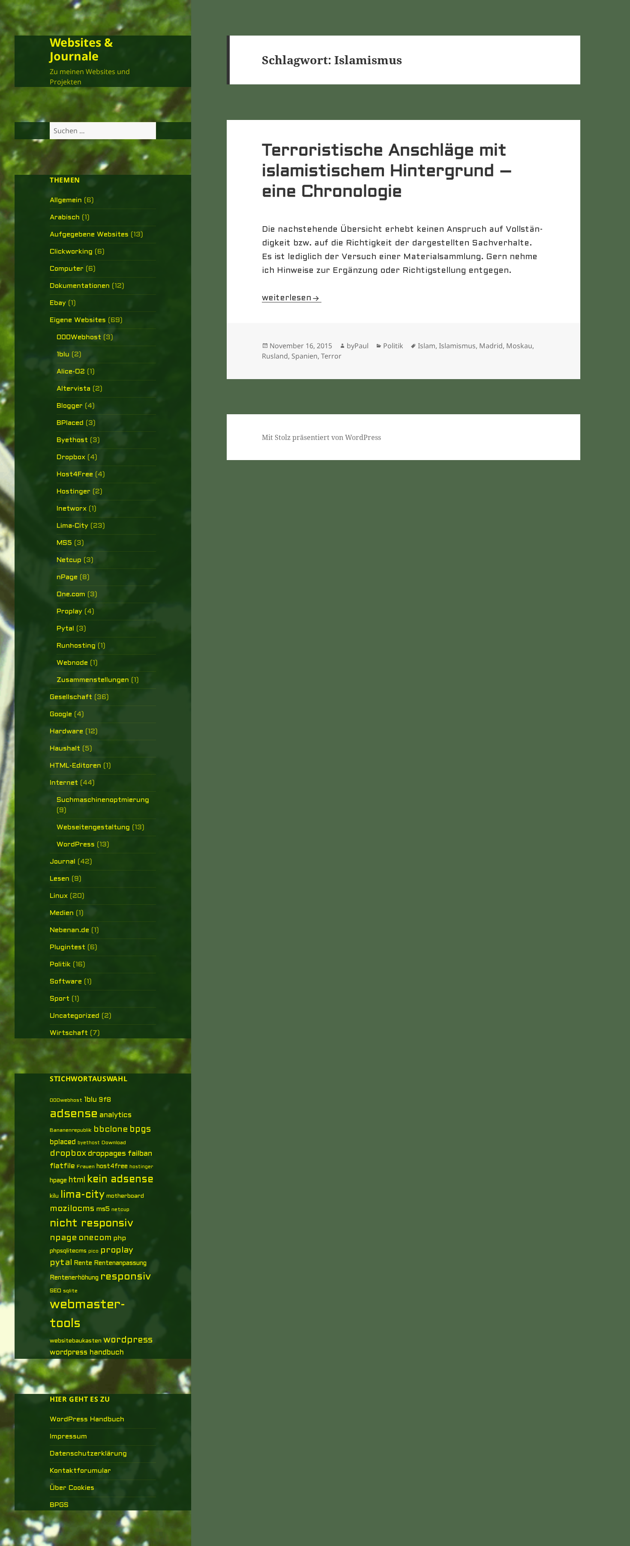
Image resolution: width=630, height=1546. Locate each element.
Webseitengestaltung (93, 827)
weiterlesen (291, 298)
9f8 (105, 1100)
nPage (67, 577)
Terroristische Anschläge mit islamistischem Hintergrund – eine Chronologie (387, 172)
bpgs (140, 1129)
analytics (115, 1115)
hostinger (141, 1167)
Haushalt (65, 748)
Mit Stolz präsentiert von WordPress (321, 437)
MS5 (64, 543)
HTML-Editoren (75, 766)
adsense (74, 1114)
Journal (62, 861)
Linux (59, 896)
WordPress (76, 844)
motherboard (125, 1196)
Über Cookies (72, 1488)
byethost (89, 1143)
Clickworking (71, 251)
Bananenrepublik (71, 1130)
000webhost (66, 1100)
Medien (62, 913)
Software (66, 981)
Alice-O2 (71, 371)
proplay (116, 1250)
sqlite (70, 1291)
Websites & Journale (81, 49)
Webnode (72, 663)
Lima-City (72, 526)
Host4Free (75, 474)
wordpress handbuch (87, 1352)
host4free (112, 1166)
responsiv (125, 1277)
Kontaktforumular (80, 1471)
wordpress (128, 1340)
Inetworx (72, 508)
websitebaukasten (76, 1341)
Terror (331, 356)
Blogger (70, 406)
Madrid (491, 345)
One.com (71, 594)
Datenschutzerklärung (88, 1453)
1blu (63, 354)
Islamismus (457, 345)
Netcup (69, 560)
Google (61, 714)
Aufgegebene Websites (89, 234)
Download (114, 1142)
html (77, 1180)
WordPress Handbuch (87, 1419)
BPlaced (70, 423)
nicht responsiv (91, 1224)
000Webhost (79, 337)
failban (140, 1153)
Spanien (304, 356)
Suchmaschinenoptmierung (103, 800)
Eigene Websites (78, 320)
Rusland (275, 356)
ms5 (103, 1209)
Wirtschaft (69, 1033)
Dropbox (71, 457)
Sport (59, 999)
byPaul (358, 345)
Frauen (86, 1166)
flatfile (62, 1166)
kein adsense (120, 1179)
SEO (55, 1291)
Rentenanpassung (120, 1263)
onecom (94, 1238)
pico (93, 1251)
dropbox (68, 1153)
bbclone (110, 1129)
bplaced (63, 1142)
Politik (60, 964)
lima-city (82, 1195)
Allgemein (66, 200)
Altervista (73, 389)
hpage (58, 1181)
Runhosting (76, 646)
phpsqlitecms (68, 1251)
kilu (54, 1196)
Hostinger (73, 491)
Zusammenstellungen (93, 680)
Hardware (66, 731)
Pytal (65, 628)
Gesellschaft (71, 697)
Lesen (59, 879)
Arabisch (65, 217)
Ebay (58, 303)
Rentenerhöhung (74, 1278)
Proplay (69, 611)
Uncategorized (74, 1016)
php (119, 1238)
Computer (67, 269)
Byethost (72, 440)
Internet (64, 783)
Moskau (519, 345)
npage (63, 1238)
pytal (61, 1263)
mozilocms (72, 1209)
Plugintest (67, 947)
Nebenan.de (69, 930)
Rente (83, 1263)
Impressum (68, 1436)
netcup (120, 1209)
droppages (107, 1153)
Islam (426, 345)
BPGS (59, 1505)
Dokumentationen (80, 286)
